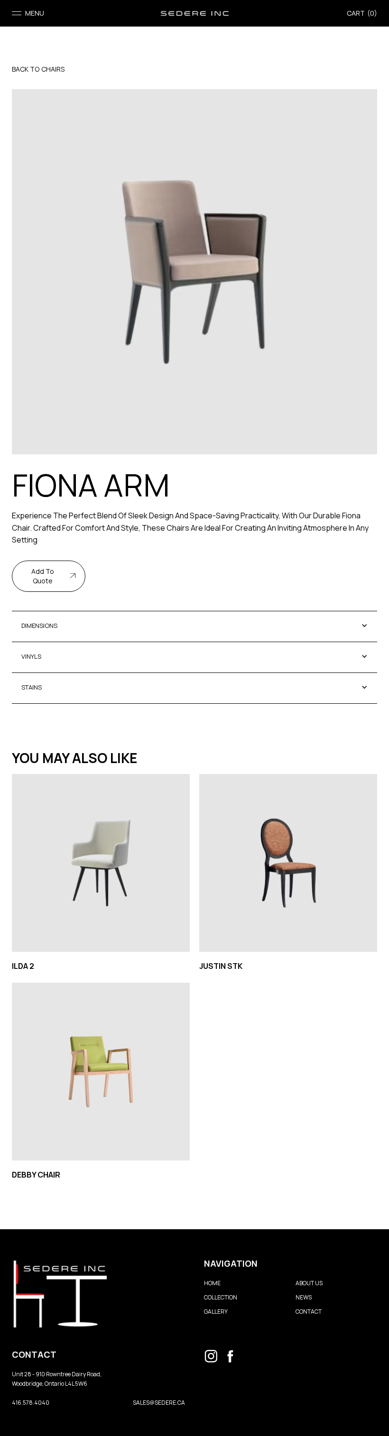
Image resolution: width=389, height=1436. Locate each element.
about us (309, 1283)
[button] (28, 13)
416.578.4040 (30, 1403)
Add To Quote (42, 576)
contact (309, 1311)
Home (212, 1283)
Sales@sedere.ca (159, 1403)
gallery (216, 1311)
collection (220, 1297)
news (304, 1297)
